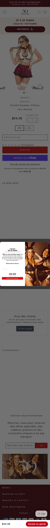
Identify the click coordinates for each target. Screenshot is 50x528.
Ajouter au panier (37, 524)
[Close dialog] (48, 243)
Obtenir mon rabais (12, 278)
